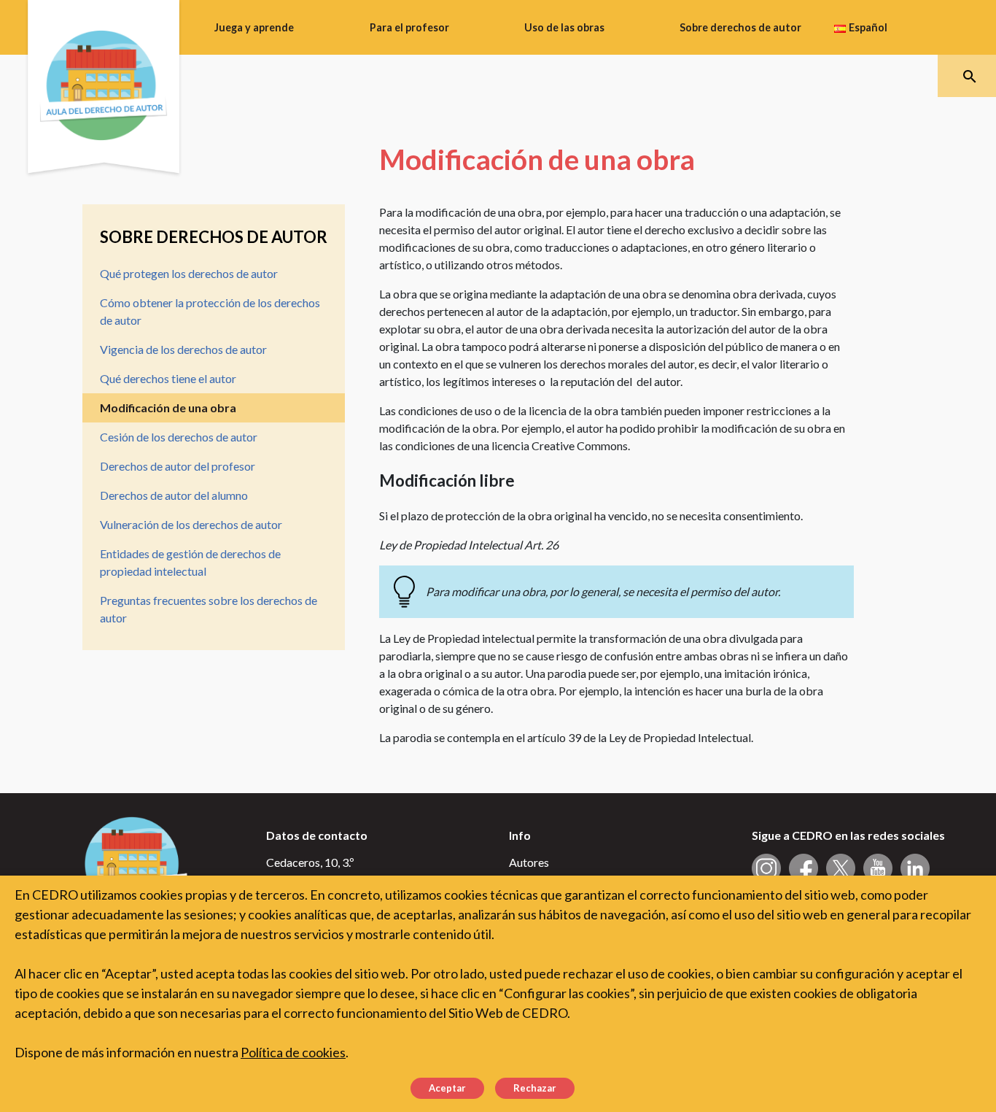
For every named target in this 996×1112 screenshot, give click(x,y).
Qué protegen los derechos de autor (189, 273)
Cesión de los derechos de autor (178, 437)
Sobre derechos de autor (740, 27)
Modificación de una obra (168, 407)
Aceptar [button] (447, 1088)
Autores (529, 862)
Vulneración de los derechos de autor (191, 524)
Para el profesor (409, 27)
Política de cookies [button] (293, 1052)
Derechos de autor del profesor (177, 466)
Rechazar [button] (534, 1088)
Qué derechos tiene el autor (168, 378)
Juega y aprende (254, 27)
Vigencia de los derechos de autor (183, 349)
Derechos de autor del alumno (174, 495)
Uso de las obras (564, 27)
